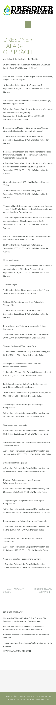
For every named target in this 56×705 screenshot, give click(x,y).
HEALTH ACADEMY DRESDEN (17, 651)
